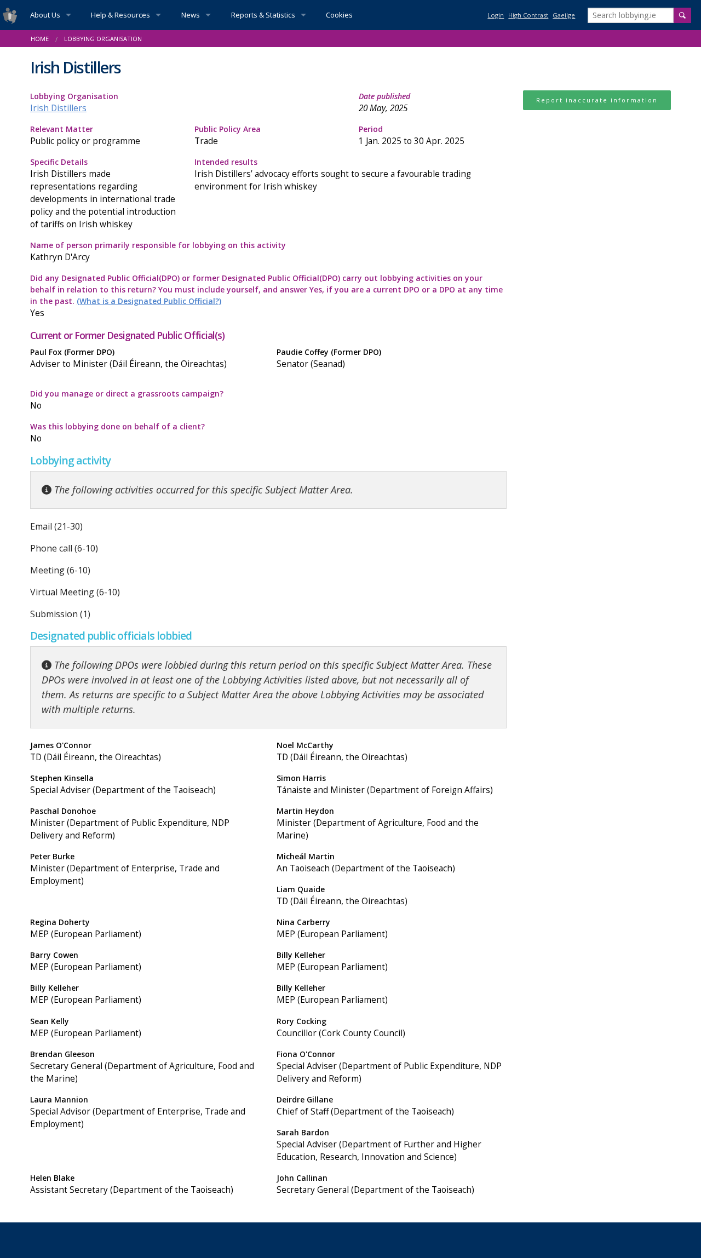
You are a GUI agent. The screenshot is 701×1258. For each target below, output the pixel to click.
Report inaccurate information (597, 100)
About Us (45, 15)
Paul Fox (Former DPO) (128, 358)
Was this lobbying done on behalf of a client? (117, 432)
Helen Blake (131, 1184)
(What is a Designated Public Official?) (149, 301)
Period (411, 135)
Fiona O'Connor (389, 1066)
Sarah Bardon (379, 1145)
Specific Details (103, 193)
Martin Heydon (378, 823)
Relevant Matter (85, 135)
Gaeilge (564, 15)
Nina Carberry (332, 928)
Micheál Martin (366, 862)
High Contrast (528, 15)
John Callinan (375, 1184)
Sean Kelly (85, 1027)
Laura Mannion (137, 1112)
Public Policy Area (227, 135)
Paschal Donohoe (129, 823)
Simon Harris (385, 784)
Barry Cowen (85, 961)
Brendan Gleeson (142, 1066)
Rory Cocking (341, 1027)
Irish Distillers (58, 108)
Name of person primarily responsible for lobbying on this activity (158, 251)
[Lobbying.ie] (10, 15)
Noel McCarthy (342, 751)
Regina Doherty (85, 928)
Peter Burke (125, 869)
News (190, 15)
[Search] (682, 15)
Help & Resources (120, 15)
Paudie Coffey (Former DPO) (329, 358)
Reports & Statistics (263, 15)
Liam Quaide (342, 895)
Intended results (332, 174)
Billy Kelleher (332, 961)
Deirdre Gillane (365, 1105)
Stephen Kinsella (123, 784)
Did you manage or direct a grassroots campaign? (126, 399)
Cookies (339, 15)
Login (495, 15)
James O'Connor (95, 751)
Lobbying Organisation (74, 102)
